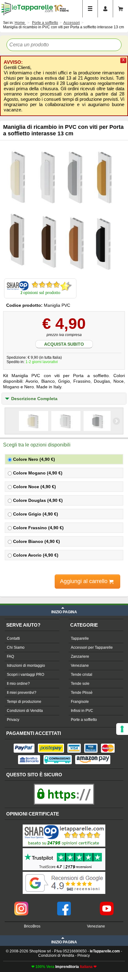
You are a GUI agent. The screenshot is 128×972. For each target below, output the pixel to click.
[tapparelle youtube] (107, 904)
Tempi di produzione (24, 701)
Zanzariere (80, 656)
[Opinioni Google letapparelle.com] (64, 872)
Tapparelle (80, 638)
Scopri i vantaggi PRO (25, 674)
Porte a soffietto (84, 719)
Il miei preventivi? (21, 692)
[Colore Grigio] (98, 421)
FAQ (10, 656)
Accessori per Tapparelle (92, 647)
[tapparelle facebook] (64, 904)
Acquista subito (64, 344)
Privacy (13, 719)
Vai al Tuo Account (105, 8)
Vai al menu (90, 8)
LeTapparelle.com (27, 8)
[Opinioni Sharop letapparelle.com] (64, 825)
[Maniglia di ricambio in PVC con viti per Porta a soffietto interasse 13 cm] (64, 208)
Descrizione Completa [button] (34, 398)
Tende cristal (81, 674)
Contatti (13, 638)
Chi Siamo (16, 647)
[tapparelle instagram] (21, 904)
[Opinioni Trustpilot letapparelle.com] (64, 849)
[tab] (64, 398)
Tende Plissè (82, 692)
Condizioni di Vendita (25, 710)
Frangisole (80, 701)
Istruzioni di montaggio (26, 665)
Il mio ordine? (18, 683)
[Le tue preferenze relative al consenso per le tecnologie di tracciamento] (122, 729)
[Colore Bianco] (65, 421)
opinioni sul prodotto (41, 293)
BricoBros (32, 926)
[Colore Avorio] (33, 421)
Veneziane (80, 665)
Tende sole (80, 683)
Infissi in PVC (82, 710)
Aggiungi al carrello (84, 581)
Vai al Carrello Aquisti (120, 8)
